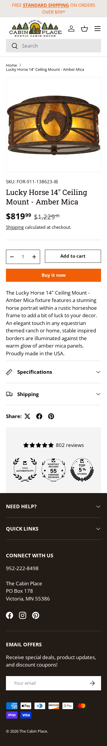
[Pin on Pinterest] (51, 416)
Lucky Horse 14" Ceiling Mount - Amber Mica (45, 69)
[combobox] (53, 45)
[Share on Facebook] (39, 416)
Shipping (15, 227)
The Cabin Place (33, 731)
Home (11, 65)
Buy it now (54, 275)
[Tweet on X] (27, 416)
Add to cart (73, 256)
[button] (84, 28)
